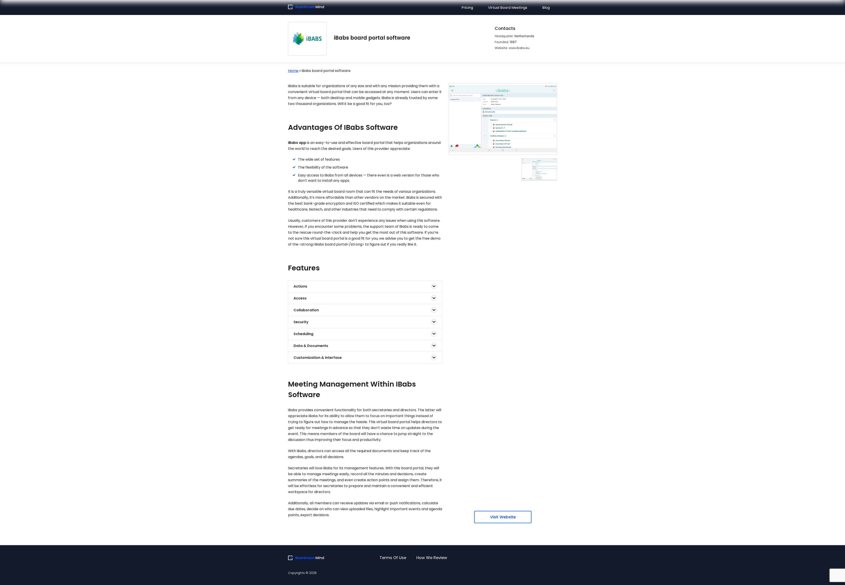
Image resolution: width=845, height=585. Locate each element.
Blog (546, 7)
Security (301, 322)
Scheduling (303, 333)
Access (300, 298)
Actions (300, 286)
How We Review (431, 557)
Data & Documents (311, 345)
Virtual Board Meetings (507, 7)
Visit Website (503, 517)
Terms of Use (393, 557)
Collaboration (306, 310)
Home (293, 70)
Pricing (467, 7)
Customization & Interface (318, 357)
